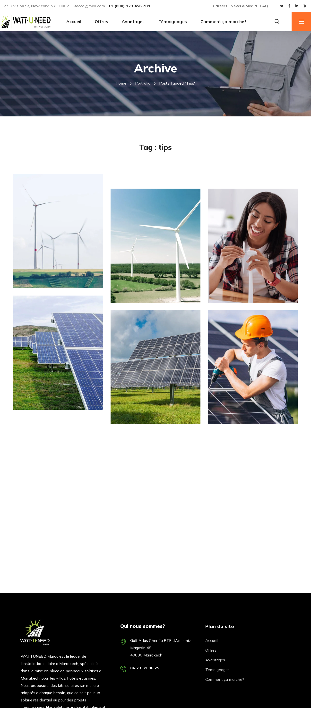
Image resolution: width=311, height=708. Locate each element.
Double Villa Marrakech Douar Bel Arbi (247, 179)
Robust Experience (248, 419)
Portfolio (142, 83)
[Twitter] (281, 6)
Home (121, 83)
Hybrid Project (47, 405)
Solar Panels (39, 396)
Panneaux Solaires (45, 165)
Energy (130, 289)
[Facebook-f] (289, 6)
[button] (277, 21)
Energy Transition (53, 283)
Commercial (232, 289)
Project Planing (243, 298)
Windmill (35, 274)
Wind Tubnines (145, 298)
